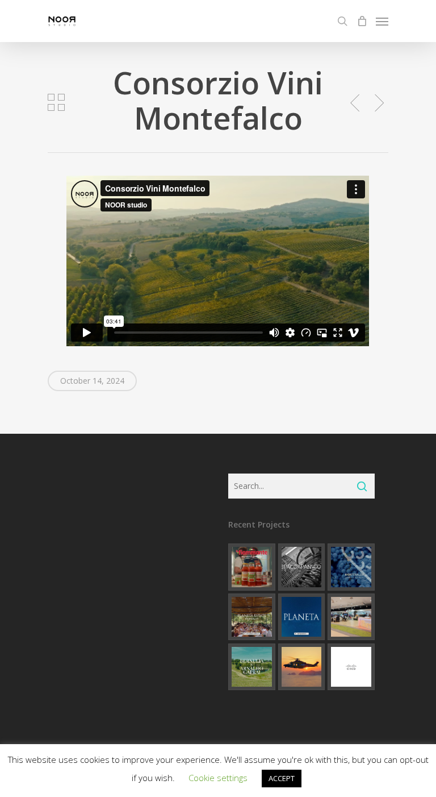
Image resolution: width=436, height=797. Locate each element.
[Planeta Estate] (251, 617)
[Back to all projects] (56, 102)
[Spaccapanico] (301, 567)
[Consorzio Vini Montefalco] (351, 567)
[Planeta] (301, 617)
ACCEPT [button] (282, 778)
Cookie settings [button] (218, 777)
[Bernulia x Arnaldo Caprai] (251, 667)
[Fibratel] (351, 617)
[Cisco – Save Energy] (351, 667)
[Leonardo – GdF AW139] (301, 667)
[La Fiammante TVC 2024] (251, 567)
